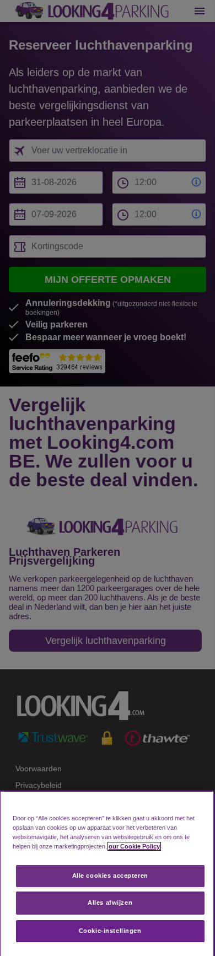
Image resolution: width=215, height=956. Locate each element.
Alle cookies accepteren (110, 875)
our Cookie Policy (134, 846)
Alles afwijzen (110, 902)
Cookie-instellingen (110, 930)
